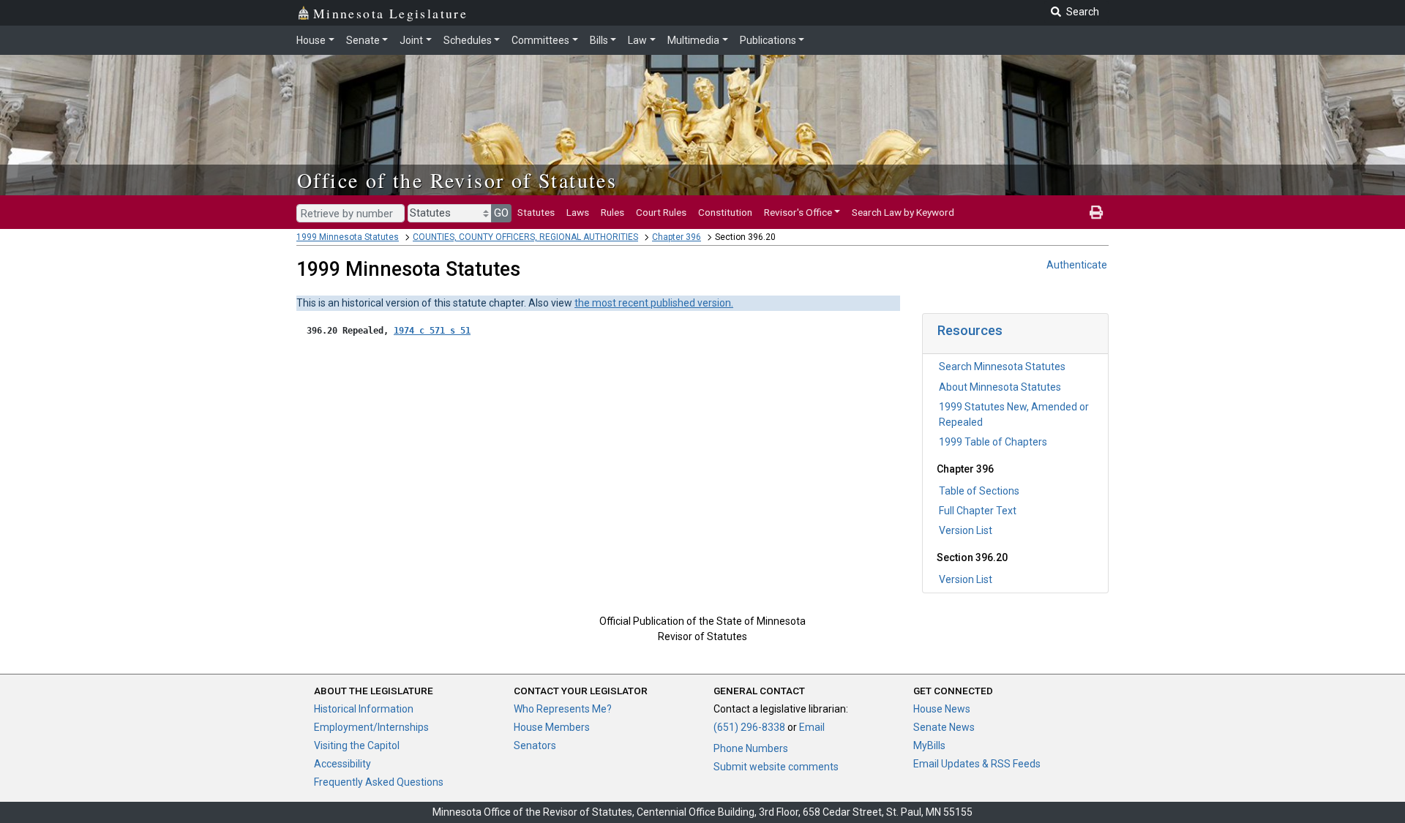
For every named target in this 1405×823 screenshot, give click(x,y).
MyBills (929, 745)
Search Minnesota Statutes (1002, 366)
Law (637, 40)
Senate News (944, 727)
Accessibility (342, 764)
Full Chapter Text (977, 510)
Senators (535, 745)
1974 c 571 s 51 (432, 331)
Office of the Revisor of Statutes (457, 180)
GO (501, 212)
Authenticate (1076, 265)
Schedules (467, 40)
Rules (612, 212)
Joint (411, 40)
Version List (965, 530)
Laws (577, 212)
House (311, 40)
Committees (540, 40)
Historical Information (363, 709)
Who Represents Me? (563, 709)
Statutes (536, 212)
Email (812, 727)
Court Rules (661, 212)
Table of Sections (979, 491)
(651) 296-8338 (749, 727)
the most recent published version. (653, 303)
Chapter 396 (676, 237)
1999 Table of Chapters (993, 442)
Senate (363, 40)
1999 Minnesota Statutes (347, 237)
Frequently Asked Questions (378, 782)
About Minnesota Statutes (1000, 387)
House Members (552, 727)
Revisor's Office (798, 212)
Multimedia (693, 40)
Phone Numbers (750, 748)
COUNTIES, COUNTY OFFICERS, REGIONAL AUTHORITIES (525, 237)
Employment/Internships (371, 727)
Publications (768, 40)
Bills (599, 40)
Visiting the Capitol (357, 745)
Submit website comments (776, 767)
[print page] (1096, 212)
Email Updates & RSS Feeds (977, 764)
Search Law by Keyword (903, 212)
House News (941, 709)
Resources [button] (970, 330)
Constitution (725, 212)
